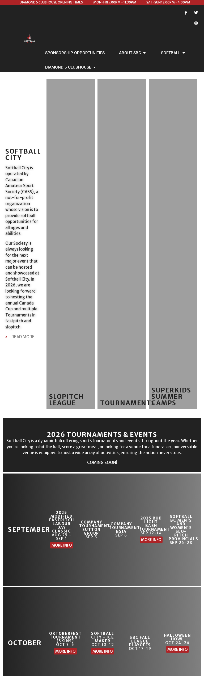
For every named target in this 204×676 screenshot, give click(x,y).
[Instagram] (196, 23)
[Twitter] (196, 12)
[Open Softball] (184, 53)
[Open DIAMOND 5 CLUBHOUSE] (94, 67)
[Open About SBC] (144, 53)
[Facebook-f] (186, 12)
